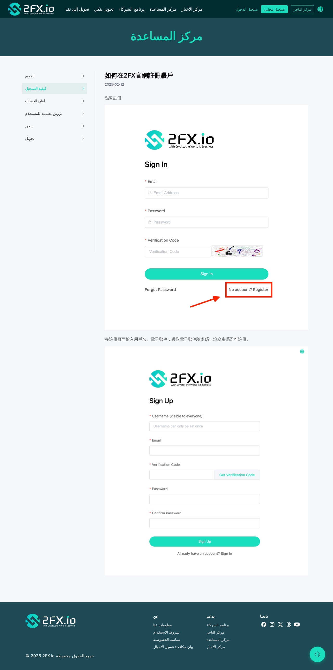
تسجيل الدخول (247, 9)
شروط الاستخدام (166, 632)
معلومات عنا (162, 625)
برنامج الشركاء (131, 9)
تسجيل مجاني (274, 9)
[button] (320, 9)
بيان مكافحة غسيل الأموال (173, 646)
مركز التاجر (302, 9)
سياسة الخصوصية (166, 639)
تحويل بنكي (103, 9)
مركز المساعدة (163, 9)
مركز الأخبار (192, 9)
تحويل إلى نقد (77, 9)
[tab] (54, 76)
